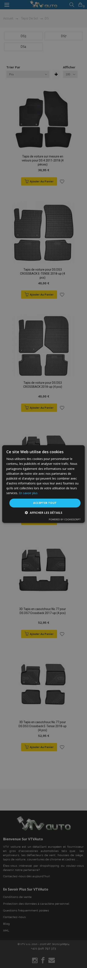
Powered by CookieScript (65, 519)
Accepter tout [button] (45, 503)
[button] (43, 513)
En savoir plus (28, 493)
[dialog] (43, 484)
